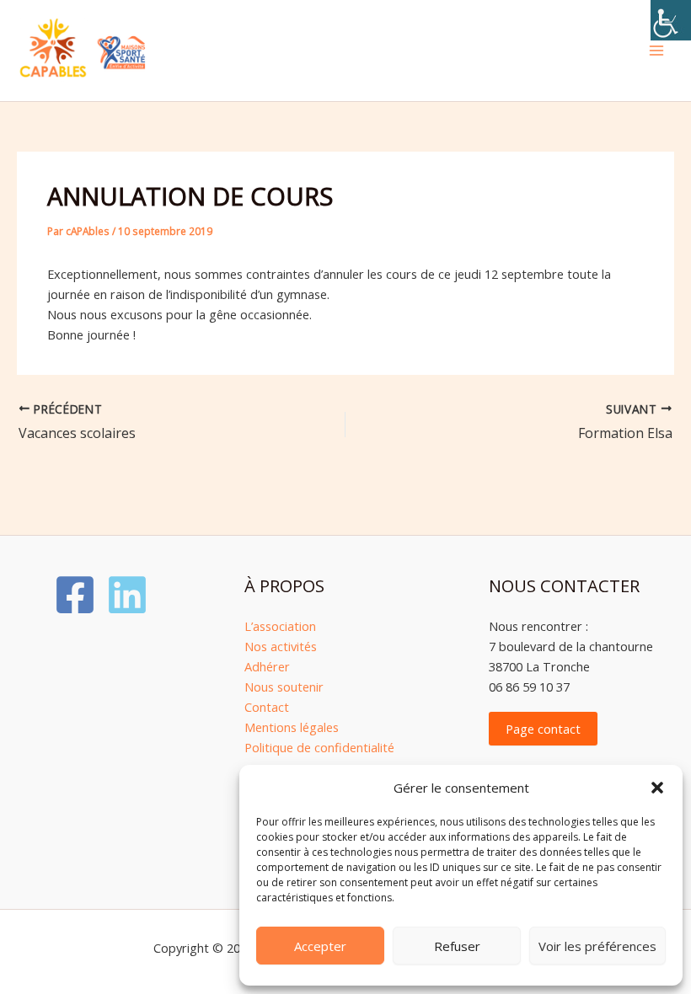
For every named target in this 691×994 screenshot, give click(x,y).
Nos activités (280, 646)
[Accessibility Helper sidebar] (671, 20)
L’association (280, 625)
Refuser (457, 946)
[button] (657, 787)
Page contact (543, 728)
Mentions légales (291, 727)
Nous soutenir (284, 686)
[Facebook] (75, 595)
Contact (266, 706)
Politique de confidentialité (319, 747)
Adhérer (267, 666)
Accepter (320, 946)
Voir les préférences (597, 946)
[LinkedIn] (127, 595)
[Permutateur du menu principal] (656, 50)
